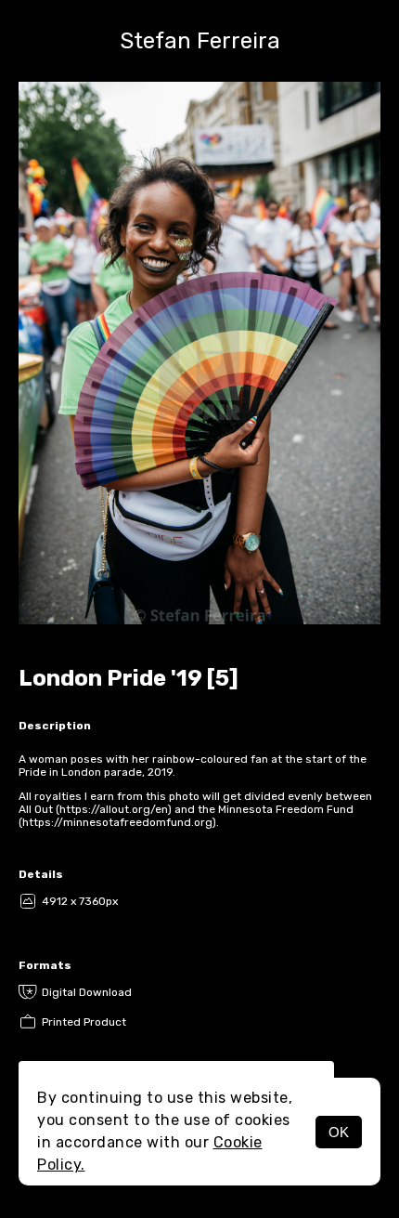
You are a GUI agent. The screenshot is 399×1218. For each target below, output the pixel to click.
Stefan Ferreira (200, 41)
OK (338, 1132)
